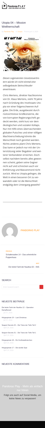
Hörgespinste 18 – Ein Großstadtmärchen (17, 340)
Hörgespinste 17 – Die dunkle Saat (14, 348)
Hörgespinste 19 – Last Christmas (14, 317)
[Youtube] (22, 406)
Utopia (20, 31)
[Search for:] (20, 287)
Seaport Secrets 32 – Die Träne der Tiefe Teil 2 (19, 325)
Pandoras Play (9, 31)
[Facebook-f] (15, 406)
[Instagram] (30, 406)
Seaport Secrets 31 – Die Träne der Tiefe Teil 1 (19, 333)
